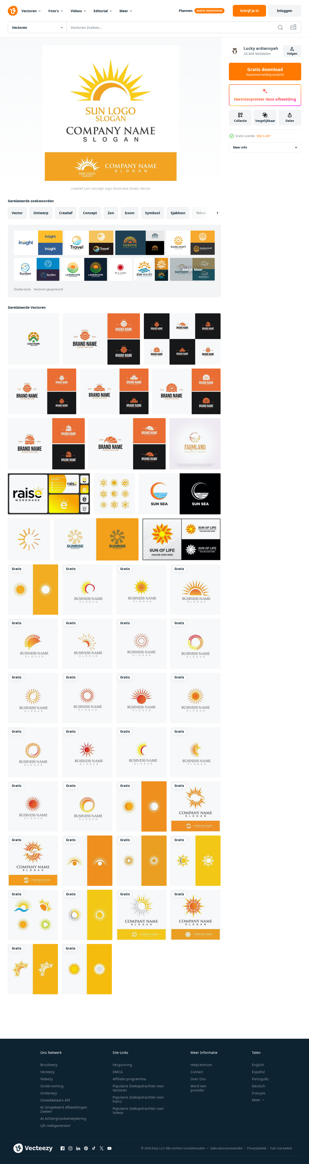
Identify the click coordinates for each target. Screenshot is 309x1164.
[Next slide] (213, 213)
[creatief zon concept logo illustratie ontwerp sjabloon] (87, 589)
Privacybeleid (256, 1148)
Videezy (46, 1079)
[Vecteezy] (13, 11)
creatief (65, 213)
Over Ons (198, 1079)
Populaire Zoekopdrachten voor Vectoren (138, 1088)
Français (259, 1093)
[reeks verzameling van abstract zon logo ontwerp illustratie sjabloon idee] (182, 339)
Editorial (101, 11)
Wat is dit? (263, 136)
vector (17, 213)
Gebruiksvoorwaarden (226, 1148)
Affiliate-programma (129, 1079)
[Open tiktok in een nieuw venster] (94, 1148)
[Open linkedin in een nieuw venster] (78, 1148)
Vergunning (122, 1064)
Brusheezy (48, 1064)
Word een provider (198, 1088)
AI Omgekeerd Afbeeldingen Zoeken (63, 1109)
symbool (152, 213)
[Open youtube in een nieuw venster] (109, 1148)
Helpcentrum (201, 1064)
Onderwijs (48, 1093)
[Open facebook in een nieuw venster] (62, 1148)
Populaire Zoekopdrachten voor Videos (138, 1110)
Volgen (292, 54)
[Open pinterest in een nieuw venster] (86, 1148)
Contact (197, 1071)
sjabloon (178, 213)
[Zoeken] (280, 27)
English (258, 1064)
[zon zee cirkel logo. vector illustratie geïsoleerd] (180, 493)
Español (258, 1071)
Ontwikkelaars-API (55, 1100)
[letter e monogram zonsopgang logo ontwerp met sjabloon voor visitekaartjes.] (49, 493)
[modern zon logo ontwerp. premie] (29, 539)
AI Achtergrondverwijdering (63, 1118)
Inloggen (284, 10)
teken (201, 213)
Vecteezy (47, 1071)
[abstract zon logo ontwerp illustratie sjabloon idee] (101, 339)
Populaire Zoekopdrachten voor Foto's (138, 1099)
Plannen (185, 10)
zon (111, 213)
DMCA (118, 1071)
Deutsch (258, 1086)
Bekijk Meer (192, 269)
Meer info (240, 147)
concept (90, 213)
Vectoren (29, 11)
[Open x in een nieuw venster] (102, 1148)
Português (260, 1079)
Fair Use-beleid (281, 1148)
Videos (76, 11)
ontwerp (40, 213)
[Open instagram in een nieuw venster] (70, 1148)
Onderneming (52, 1086)
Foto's (53, 11)
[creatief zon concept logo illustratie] (33, 589)
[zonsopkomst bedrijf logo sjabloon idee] (96, 539)
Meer (123, 11)
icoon (129, 213)
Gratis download (265, 71)
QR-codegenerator (55, 1125)
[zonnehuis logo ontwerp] (33, 339)
